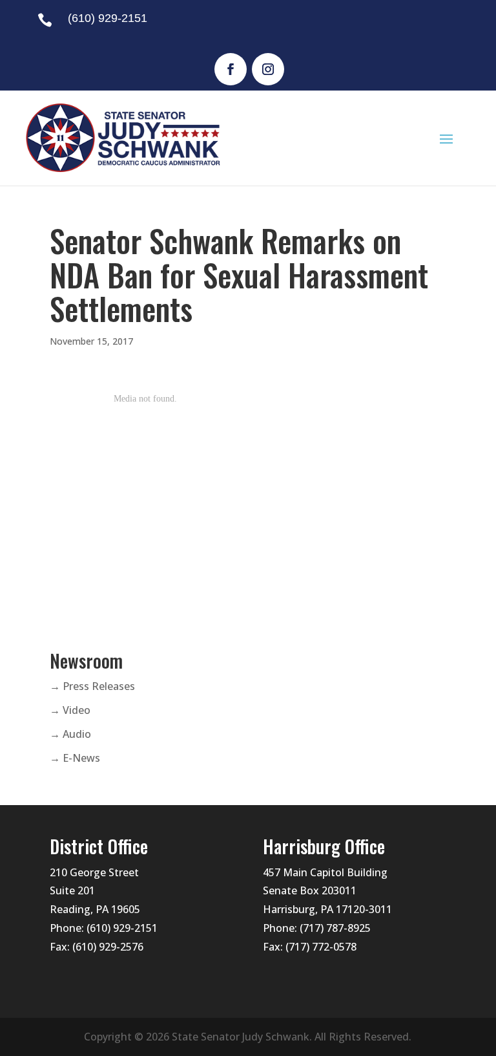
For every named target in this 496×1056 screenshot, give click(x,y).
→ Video (70, 710)
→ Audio (70, 734)
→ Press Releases (92, 686)
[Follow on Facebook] (230, 69)
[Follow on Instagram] (268, 69)
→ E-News (75, 758)
